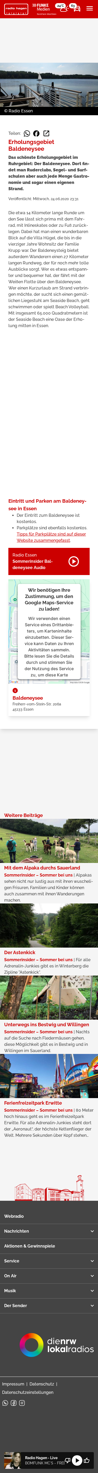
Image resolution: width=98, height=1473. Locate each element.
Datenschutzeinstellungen (27, 1392)
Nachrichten (16, 1231)
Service (11, 1261)
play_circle (77, 1460)
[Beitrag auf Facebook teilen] (36, 133)
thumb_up (86, 1460)
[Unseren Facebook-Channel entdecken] (13, 1403)
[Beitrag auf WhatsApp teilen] (27, 133)
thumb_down (68, 1460)
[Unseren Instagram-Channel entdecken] (22, 1403)
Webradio (14, 1216)
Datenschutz (42, 1384)
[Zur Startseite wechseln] (16, 9)
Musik (10, 1290)
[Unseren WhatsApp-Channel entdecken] (5, 1403)
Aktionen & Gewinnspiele (29, 1246)
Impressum (13, 1384)
